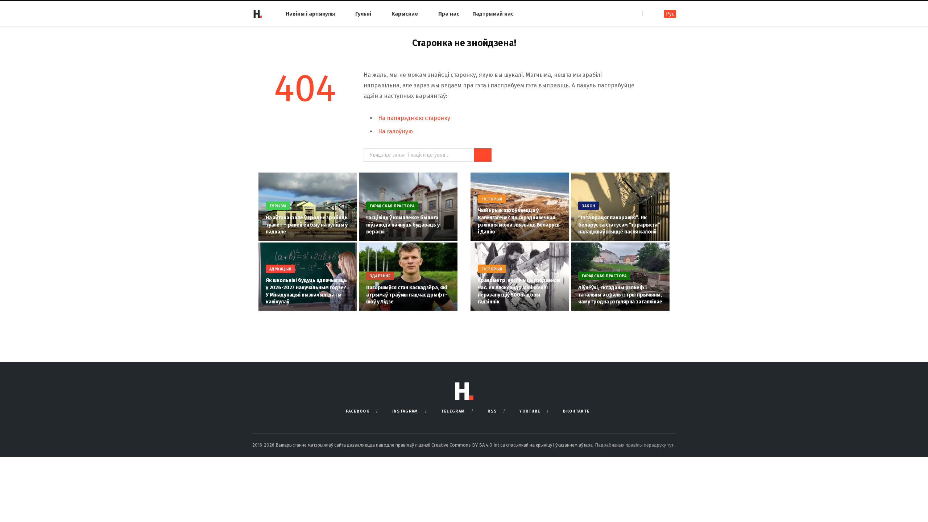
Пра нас (448, 14)
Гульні (363, 14)
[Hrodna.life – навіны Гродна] (257, 13)
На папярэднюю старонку (414, 118)
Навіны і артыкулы (310, 14)
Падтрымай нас (493, 14)
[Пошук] (648, 13)
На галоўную (395, 131)
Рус (670, 14)
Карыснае (405, 14)
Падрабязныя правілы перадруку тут (635, 445)
